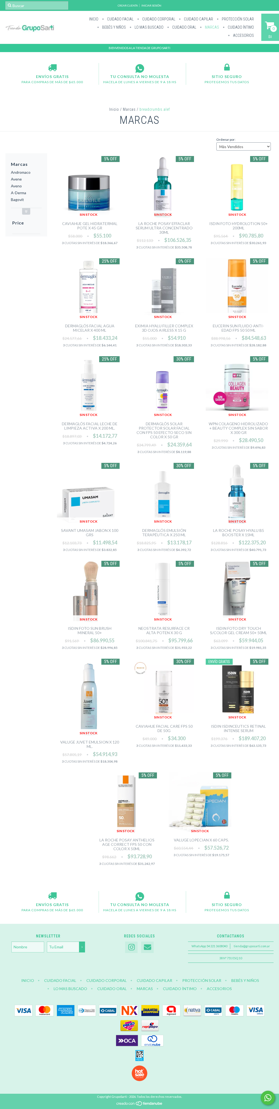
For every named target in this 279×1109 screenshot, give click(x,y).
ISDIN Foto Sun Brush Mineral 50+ (89, 630)
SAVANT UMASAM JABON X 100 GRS (89, 532)
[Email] (147, 947)
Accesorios (243, 35)
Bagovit (17, 199)
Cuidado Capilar (198, 19)
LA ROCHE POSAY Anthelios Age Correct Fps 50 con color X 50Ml (126, 844)
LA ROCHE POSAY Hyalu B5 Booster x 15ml (238, 532)
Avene (16, 179)
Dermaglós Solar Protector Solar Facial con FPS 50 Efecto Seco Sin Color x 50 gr (164, 430)
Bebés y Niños (113, 27)
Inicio (93, 19)
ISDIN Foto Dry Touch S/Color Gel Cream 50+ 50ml (238, 630)
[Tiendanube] (139, 1105)
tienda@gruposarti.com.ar (252, 946)
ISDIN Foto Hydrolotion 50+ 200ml (238, 225)
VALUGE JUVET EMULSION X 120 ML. (89, 744)
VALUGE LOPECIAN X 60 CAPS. (201, 840)
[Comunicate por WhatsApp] (268, 1098)
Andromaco (21, 172)
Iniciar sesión (151, 5)
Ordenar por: (225, 139)
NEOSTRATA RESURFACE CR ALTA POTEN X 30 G (164, 630)
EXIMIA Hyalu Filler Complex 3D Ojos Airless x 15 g (164, 327)
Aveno (16, 186)
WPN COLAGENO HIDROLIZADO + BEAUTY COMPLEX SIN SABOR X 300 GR (238, 428)
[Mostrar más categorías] (26, 211)
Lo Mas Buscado (148, 27)
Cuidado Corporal (158, 19)
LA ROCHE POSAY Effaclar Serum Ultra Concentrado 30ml (164, 228)
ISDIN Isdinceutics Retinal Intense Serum (238, 728)
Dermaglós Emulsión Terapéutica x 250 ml (164, 532)
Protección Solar (237, 19)
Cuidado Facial (120, 19)
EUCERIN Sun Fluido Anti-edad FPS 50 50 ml (238, 327)
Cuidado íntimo (240, 27)
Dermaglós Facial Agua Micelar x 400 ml (89, 327)
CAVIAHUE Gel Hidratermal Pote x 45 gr (89, 225)
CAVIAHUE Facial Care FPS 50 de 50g (164, 728)
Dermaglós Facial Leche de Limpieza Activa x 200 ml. (89, 425)
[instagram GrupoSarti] (131, 947)
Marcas (211, 27)
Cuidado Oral (183, 27)
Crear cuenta (128, 5)
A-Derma (18, 192)
